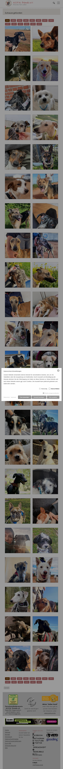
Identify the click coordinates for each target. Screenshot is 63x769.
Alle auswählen (53, 397)
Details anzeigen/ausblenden (52, 393)
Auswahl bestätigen (39, 397)
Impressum (13, 397)
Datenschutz (7, 397)
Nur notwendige (24, 397)
